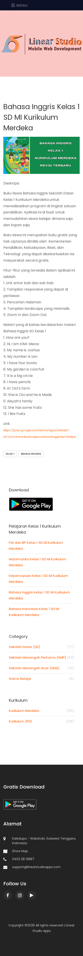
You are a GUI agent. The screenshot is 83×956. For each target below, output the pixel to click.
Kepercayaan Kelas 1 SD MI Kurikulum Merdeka (38, 578)
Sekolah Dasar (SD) (41, 646)
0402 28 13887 (23, 859)
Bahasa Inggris (31, 454)
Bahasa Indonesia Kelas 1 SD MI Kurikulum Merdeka (34, 611)
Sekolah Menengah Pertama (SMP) (41, 657)
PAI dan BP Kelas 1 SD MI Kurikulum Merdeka (36, 545)
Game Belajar (41, 678)
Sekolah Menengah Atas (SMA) (41, 668)
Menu (21, 5)
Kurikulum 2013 (41, 721)
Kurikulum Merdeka (41, 710)
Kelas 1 (10, 454)
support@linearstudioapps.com (36, 867)
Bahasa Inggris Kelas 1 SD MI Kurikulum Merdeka (39, 595)
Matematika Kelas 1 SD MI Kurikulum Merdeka (37, 562)
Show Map (20, 851)
